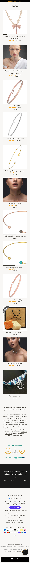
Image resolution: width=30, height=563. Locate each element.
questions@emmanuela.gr (19, 551)
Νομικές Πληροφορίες (13, 525)
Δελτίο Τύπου (19, 517)
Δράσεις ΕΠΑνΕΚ (20, 527)
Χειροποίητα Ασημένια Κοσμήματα (11, 510)
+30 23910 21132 (8, 551)
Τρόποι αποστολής (20, 513)
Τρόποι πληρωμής (11, 520)
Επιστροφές (20, 520)
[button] (12, 40)
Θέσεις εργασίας (10, 527)
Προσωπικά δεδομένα (11, 522)
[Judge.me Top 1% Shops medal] (15, 451)
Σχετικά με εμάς (21, 515)
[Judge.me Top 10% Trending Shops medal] (22, 451)
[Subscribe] (25, 480)
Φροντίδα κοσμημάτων (10, 515)
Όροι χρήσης (21, 522)
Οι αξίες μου (11, 517)
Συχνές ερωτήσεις (9, 513)
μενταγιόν (9, 430)
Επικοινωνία (24, 510)
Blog (21, 525)
